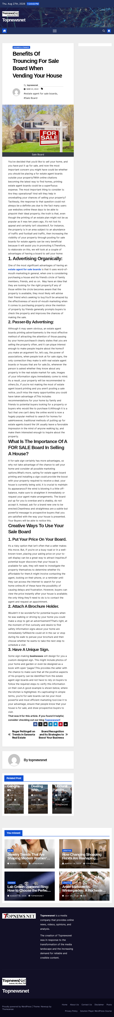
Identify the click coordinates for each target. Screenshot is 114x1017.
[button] (104, 30)
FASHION (11, 883)
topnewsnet (32, 85)
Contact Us (86, 1004)
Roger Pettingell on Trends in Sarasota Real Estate (23, 734)
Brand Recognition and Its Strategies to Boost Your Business (51, 734)
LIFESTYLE (67, 850)
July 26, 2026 (72, 896)
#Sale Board (30, 97)
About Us (74, 1004)
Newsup (45, 1006)
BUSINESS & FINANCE (21, 47)
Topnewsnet (13, 19)
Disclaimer (99, 1004)
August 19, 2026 (73, 864)
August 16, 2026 (18, 896)
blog (10, 850)
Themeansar (8, 1009)
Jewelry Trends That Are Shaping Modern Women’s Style (28, 858)
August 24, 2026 (18, 864)
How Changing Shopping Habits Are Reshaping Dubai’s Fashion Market (82, 858)
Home (64, 1004)
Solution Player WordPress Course (96, 1011)
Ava (85, 896)
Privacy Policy (71, 1011)
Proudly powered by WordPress (17, 1006)
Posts (109, 1004)
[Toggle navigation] (54, 31)
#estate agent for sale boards (40, 93)
